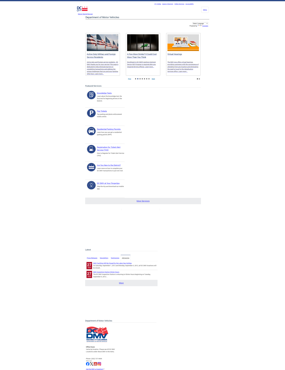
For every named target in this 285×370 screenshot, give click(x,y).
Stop (199, 79)
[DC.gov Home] (82, 12)
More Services (143, 201)
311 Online (157, 4)
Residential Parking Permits (109, 129)
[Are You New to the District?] (91, 169)
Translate (205, 26)
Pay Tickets (102, 111)
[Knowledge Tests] (91, 97)
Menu (205, 10)
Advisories (125, 258)
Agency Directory (167, 4)
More (121, 283)
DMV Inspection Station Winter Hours (106, 272)
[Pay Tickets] (91, 115)
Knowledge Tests (104, 93)
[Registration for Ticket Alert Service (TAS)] (91, 151)
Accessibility (189, 4)
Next (153, 79)
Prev (129, 79)
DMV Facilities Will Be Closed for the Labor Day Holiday (112, 263)
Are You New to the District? (109, 165)
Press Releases (92, 258)
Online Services (179, 4)
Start (197, 79)
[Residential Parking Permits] (91, 133)
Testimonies (115, 258)
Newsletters (104, 258)
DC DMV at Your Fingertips (108, 183)
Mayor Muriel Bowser (85, 14)
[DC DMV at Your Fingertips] (91, 187)
